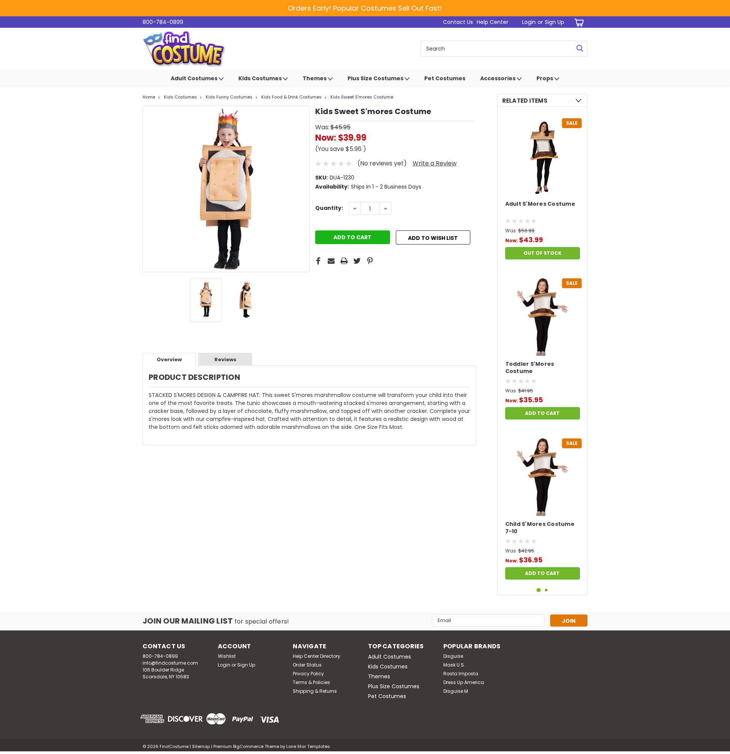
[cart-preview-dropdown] (577, 22)
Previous (149, 189)
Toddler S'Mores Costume (529, 367)
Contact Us (458, 22)
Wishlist (227, 656)
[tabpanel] (542, 188)
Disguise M (455, 691)
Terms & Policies (311, 682)
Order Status (307, 665)
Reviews (225, 359)
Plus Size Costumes (376, 78)
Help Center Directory (316, 656)
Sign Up (554, 22)
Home (149, 97)
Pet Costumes (444, 78)
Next (302, 189)
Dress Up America (463, 682)
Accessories (498, 78)
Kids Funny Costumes (229, 97)
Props (545, 78)
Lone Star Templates (308, 746)
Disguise (453, 656)
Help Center (492, 22)
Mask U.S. (454, 665)
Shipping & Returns (315, 691)
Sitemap (201, 746)
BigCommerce (248, 746)
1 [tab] (538, 590)
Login (529, 22)
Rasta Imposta (460, 673)
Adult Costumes (195, 78)
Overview (169, 359)
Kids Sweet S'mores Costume (361, 97)
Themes (315, 78)
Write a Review (435, 163)
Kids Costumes (260, 78)
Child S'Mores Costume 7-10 (539, 528)
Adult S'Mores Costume (540, 204)
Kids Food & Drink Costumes (291, 97)
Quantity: (329, 208)
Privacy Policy (308, 673)
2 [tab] (546, 590)
